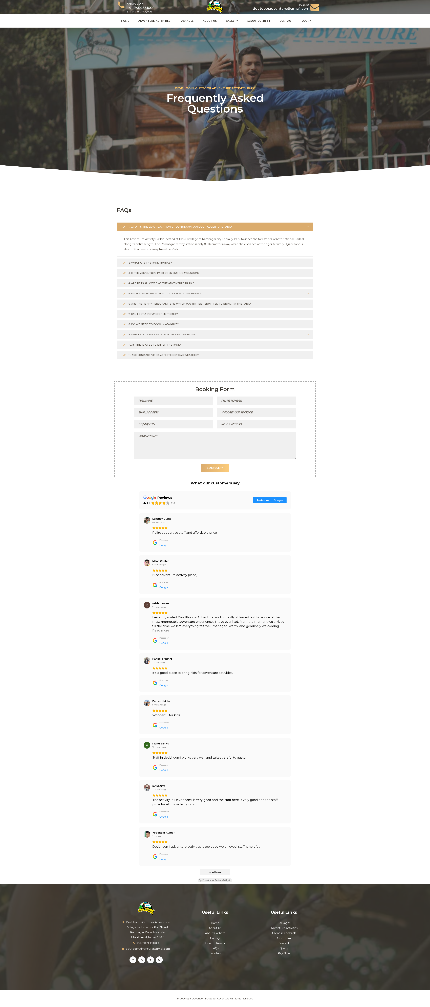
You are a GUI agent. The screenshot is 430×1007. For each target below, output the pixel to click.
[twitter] (150, 959)
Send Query (215, 467)
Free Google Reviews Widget (216, 880)
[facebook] (133, 959)
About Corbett (258, 20)
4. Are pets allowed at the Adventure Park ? (161, 283)
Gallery (232, 20)
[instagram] (141, 959)
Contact (286, 20)
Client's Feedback (284, 933)
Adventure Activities (154, 20)
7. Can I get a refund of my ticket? (153, 313)
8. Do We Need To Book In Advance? (153, 324)
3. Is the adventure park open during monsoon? (163, 272)
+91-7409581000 (148, 943)
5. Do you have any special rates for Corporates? (164, 293)
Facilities (215, 953)
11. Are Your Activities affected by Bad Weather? (163, 355)
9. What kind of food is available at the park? (161, 334)
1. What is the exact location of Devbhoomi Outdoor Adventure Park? (180, 226)
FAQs (215, 948)
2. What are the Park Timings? (150, 262)
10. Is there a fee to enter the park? (154, 344)
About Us (210, 20)
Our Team (284, 938)
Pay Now (284, 953)
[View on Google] (147, 520)
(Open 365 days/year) (141, 8)
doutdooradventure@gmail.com (148, 948)
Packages (187, 20)
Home (125, 20)
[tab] (215, 227)
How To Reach (215, 943)
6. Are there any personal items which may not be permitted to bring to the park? (189, 303)
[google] (159, 959)
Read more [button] (160, 630)
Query (306, 20)
